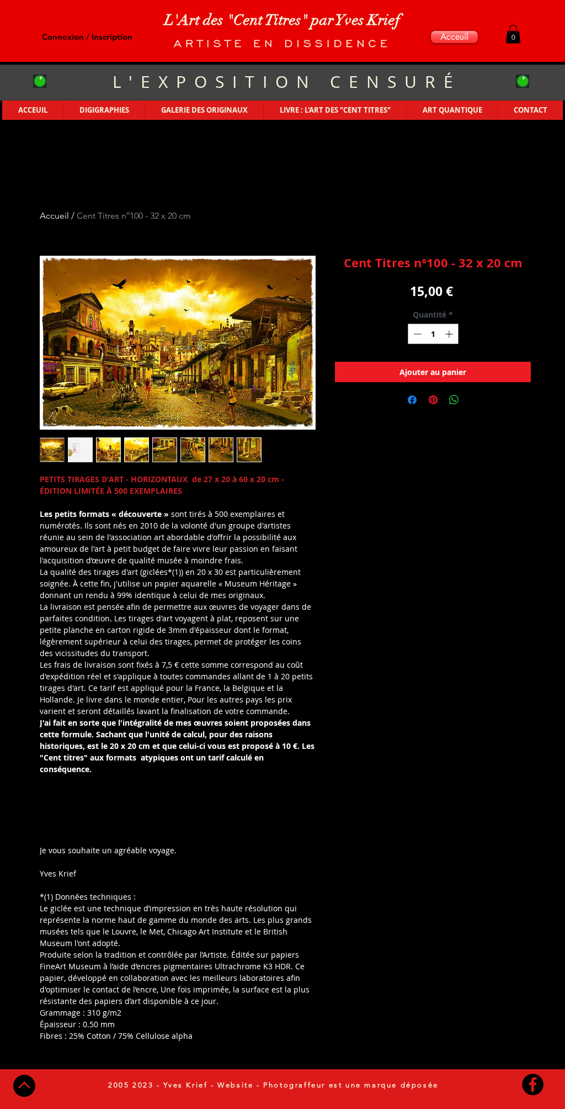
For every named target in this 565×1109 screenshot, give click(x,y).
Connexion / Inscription (87, 36)
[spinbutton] (433, 334)
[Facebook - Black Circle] (532, 1084)
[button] (513, 34)
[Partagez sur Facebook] (412, 399)
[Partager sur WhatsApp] (454, 399)
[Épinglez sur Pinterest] (433, 399)
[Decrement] (416, 334)
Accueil (54, 215)
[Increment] (450, 334)
